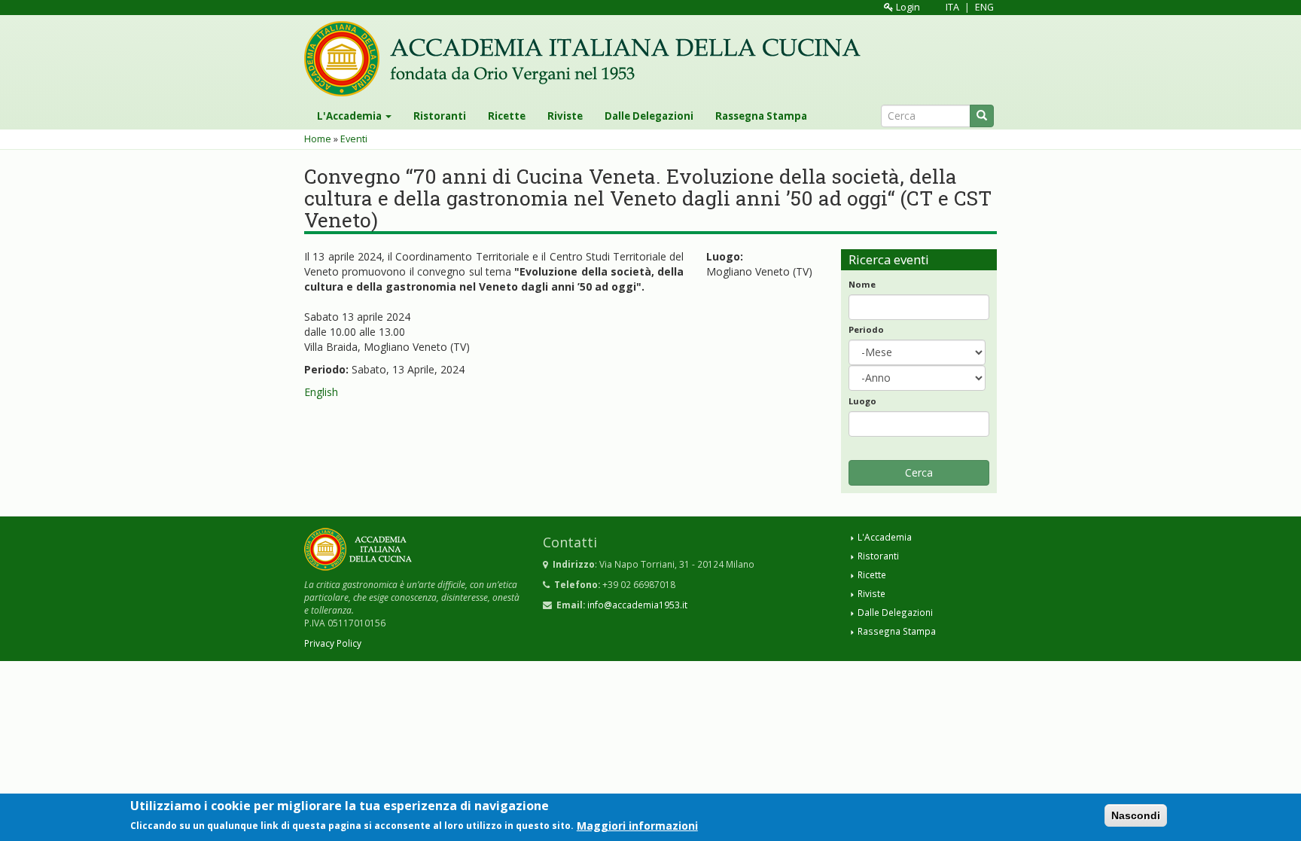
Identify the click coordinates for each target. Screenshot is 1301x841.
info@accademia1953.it (637, 605)
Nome (862, 284)
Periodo (866, 329)
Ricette (507, 116)
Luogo (862, 401)
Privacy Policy (332, 643)
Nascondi (1135, 815)
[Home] (588, 58)
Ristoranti (439, 116)
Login (907, 7)
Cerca (919, 472)
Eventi (353, 139)
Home (317, 139)
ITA (952, 7)
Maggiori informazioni (637, 825)
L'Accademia (350, 116)
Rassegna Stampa (761, 116)
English (321, 392)
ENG (984, 7)
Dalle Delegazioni (649, 116)
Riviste (565, 116)
